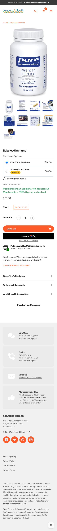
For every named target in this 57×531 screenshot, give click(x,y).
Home (5, 23)
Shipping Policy (9, 456)
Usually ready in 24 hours (21, 248)
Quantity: (7, 217)
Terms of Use (9, 465)
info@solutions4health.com (30, 378)
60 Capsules (21, 207)
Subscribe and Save (19, 169)
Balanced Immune (17, 23)
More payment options (28, 241)
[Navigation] (51, 11)
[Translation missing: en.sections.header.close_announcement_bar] (55, 2)
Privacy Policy (9, 470)
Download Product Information (16, 265)
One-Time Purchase (20, 162)
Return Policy (9, 461)
